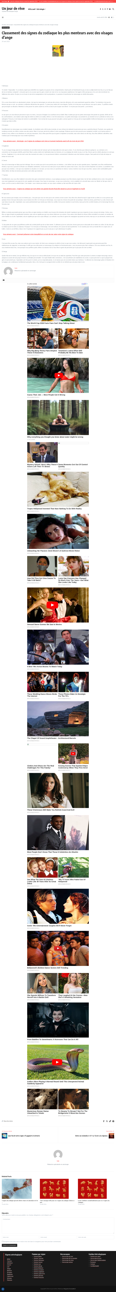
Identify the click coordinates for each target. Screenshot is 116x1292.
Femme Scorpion (39, 1270)
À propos (93, 1262)
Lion (8, 1266)
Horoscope (10, 24)
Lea (58, 1161)
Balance (9, 1270)
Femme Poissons (39, 1277)
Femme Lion (37, 1264)
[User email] (3, 280)
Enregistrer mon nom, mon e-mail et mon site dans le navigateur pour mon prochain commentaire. (32, 1241)
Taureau (9, 1261)
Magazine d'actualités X (70, 1288)
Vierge (9, 1268)
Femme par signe (95, 1256)
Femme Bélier (38, 1256)
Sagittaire (10, 1274)
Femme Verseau (38, 1275)
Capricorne (10, 1276)
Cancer (9, 1265)
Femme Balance (38, 1268)
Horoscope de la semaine (69, 1258)
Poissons (9, 1280)
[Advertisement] (58, 71)
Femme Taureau (38, 1258)
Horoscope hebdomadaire (98, 1260)
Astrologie (40, 9)
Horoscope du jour (67, 1256)
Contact (92, 1264)
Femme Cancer (38, 1262)
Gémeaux (10, 1263)
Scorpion (9, 1272)
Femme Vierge (38, 1266)
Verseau (9, 1278)
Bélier (8, 1259)
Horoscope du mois (68, 1260)
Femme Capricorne (39, 1273)
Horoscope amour (67, 1262)
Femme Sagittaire (39, 1271)
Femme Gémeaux (39, 1260)
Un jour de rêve (13, 8)
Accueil (4, 24)
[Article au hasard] (109, 17)
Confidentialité (94, 1266)
